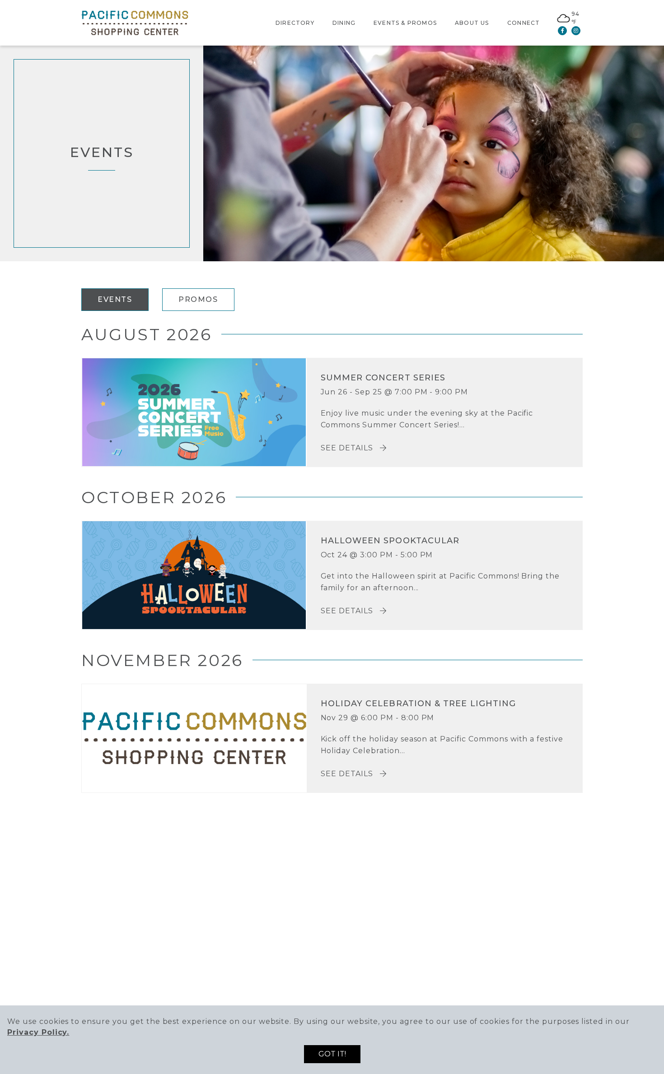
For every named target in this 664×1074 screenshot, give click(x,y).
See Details (348, 448)
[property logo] (134, 22)
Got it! (332, 1054)
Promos (198, 299)
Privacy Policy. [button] (38, 1032)
